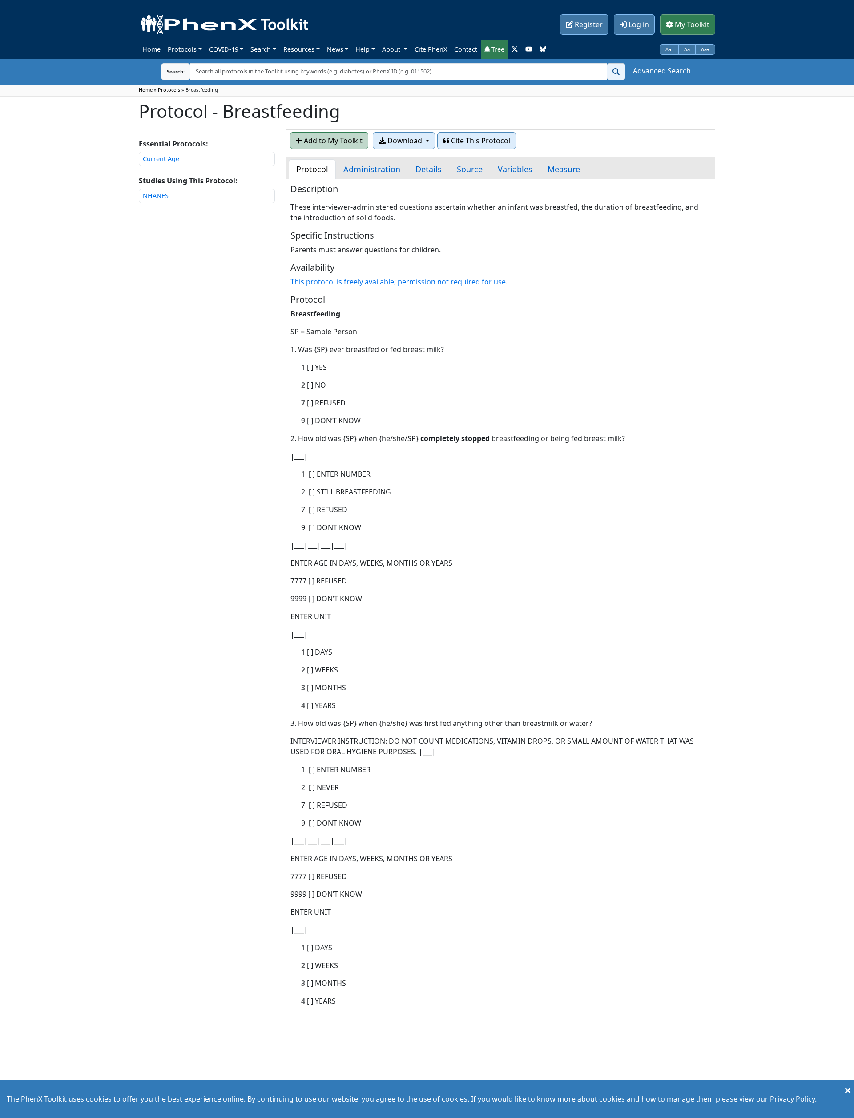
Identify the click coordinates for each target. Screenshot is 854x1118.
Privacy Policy (792, 1099)
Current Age (161, 158)
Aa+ (705, 49)
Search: (168, 71)
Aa (687, 49)
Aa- (669, 49)
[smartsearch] (616, 71)
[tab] (312, 169)
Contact (465, 49)
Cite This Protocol (479, 141)
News (335, 49)
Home (151, 49)
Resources (298, 49)
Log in (638, 24)
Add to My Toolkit (332, 141)
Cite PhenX (431, 49)
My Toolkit (691, 24)
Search (260, 49)
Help (362, 49)
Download (405, 141)
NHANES (156, 195)
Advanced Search (662, 71)
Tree (497, 49)
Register (588, 24)
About (392, 49)
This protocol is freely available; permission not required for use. (399, 282)
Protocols (182, 49)
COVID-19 (223, 49)
